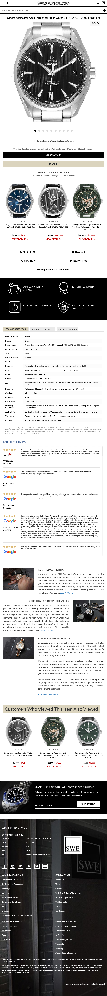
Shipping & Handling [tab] (67, 329)
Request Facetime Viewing (55, 269)
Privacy (5, 906)
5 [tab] (51, 131)
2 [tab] (39, 131)
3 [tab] (43, 131)
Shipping (6, 888)
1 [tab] (35, 131)
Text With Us (79, 260)
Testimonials (61, 902)
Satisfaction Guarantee (12, 880)
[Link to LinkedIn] (20, 866)
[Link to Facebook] (4, 866)
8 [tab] (64, 131)
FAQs (57, 906)
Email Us (80, 252)
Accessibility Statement (65, 953)
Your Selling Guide (63, 939)
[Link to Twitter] (37, 866)
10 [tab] (72, 131)
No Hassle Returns (10, 897)
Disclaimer (6, 911)
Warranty (6, 893)
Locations (6, 939)
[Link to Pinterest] (28, 866)
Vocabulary (60, 944)
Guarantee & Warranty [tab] (43, 329)
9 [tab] (68, 131)
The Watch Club (62, 930)
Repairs (5, 935)
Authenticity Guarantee (12, 884)
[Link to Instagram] (12, 866)
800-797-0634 (45, 854)
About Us (59, 880)
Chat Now (30, 260)
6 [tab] (56, 131)
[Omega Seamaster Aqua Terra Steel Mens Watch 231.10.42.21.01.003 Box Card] (53, 72)
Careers (58, 888)
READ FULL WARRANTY (49, 694)
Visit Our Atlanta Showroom (68, 893)
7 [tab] (60, 131)
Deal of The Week (10, 926)
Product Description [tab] (16, 329)
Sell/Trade (6, 930)
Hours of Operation (64, 897)
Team (57, 884)
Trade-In (53, 164)
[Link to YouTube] (45, 866)
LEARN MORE (66, 593)
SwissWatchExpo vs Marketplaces (17, 915)
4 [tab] (47, 131)
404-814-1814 (8, 3)
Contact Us (60, 911)
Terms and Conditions (11, 902)
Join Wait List (53, 155)
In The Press (60, 935)
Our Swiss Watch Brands (66, 926)
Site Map (59, 948)
